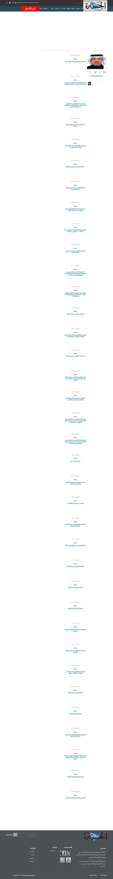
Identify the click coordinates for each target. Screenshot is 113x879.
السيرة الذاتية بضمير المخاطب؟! (75, 777)
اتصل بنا (32, 848)
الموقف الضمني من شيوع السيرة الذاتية (75, 545)
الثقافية (73, 8)
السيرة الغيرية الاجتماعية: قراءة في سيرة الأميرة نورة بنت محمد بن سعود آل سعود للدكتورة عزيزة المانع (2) (75, 421)
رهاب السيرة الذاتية (75, 461)
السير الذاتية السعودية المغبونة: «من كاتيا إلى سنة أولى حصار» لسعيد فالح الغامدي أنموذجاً (75, 757)
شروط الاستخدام (103, 875)
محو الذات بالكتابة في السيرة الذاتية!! (75, 356)
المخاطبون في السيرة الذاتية (75, 692)
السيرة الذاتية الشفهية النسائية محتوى (75, 61)
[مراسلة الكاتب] (104, 72)
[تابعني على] (100, 72)
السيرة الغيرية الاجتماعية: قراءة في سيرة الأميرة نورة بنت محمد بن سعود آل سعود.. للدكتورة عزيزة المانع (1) (75, 442)
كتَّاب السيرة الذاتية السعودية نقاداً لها (75, 798)
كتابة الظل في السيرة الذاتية (75, 608)
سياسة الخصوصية (93, 875)
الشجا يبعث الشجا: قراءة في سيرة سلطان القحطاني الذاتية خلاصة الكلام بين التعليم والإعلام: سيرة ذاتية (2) (75, 273)
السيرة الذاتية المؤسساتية (75, 587)
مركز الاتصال (31, 861)
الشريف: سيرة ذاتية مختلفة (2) (75, 503)
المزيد (52, 8)
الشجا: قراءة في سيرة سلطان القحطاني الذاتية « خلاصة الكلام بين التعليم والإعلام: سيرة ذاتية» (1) (75, 294)
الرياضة (68, 8)
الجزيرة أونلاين (52, 850)
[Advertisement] (56, 30)
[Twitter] (10, 3)
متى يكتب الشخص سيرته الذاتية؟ (75, 314)
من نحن (103, 848)
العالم (64, 8)
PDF (41, 8)
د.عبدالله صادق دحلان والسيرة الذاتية (75, 167)
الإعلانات (45, 8)
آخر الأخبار (30, 8)
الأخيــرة (56, 8)
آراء (60, 8)
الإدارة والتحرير (31, 851)
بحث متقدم (9, 834)
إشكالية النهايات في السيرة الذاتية (75, 566)
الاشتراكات (32, 858)
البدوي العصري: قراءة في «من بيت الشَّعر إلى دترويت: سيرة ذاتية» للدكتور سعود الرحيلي (75, 379)
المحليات (78, 8)
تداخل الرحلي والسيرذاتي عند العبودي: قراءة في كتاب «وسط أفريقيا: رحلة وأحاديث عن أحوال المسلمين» (75, 105)
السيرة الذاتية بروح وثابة (75, 713)
